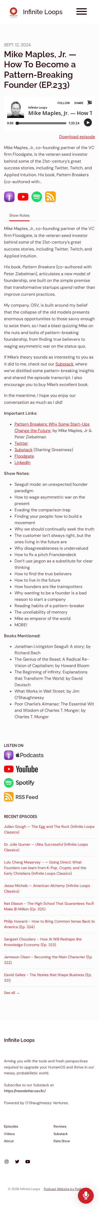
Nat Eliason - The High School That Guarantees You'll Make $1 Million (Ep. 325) (49, 906)
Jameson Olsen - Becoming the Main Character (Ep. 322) (48, 960)
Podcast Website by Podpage (66, 1189)
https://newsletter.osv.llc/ (25, 1090)
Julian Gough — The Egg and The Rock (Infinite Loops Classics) (49, 829)
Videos (9, 1134)
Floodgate (24, 456)
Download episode (77, 136)
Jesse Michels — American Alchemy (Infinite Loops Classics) (47, 888)
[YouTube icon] (27, 1161)
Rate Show (62, 1141)
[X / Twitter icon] (17, 1161)
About (9, 1141)
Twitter (21, 443)
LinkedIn (22, 462)
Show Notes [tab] (19, 215)
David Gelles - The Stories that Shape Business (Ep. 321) (48, 977)
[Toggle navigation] (81, 12)
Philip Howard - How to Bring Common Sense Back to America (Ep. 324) (49, 924)
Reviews (60, 1126)
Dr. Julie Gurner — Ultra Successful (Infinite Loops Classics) (46, 847)
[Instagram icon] (6, 1161)
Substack (64, 364)
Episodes (11, 1126)
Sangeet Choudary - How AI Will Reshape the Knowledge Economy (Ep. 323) (43, 942)
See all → (12, 992)
